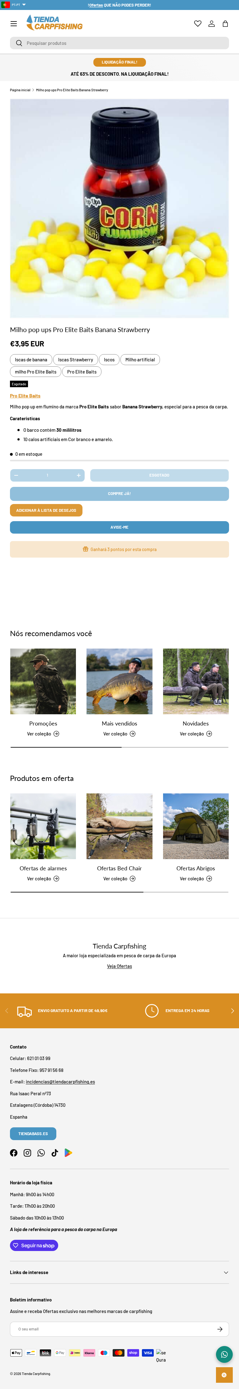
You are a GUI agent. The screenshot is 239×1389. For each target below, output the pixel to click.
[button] (225, 24)
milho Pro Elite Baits (35, 371)
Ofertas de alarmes (43, 868)
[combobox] (119, 43)
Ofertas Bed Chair (119, 868)
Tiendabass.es (33, 1133)
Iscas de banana (31, 359)
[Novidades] (196, 681)
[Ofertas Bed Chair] (119, 826)
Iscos (109, 359)
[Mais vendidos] (119, 681)
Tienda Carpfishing (36, 1374)
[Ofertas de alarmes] (43, 826)
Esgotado (159, 475)
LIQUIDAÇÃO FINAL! (120, 61)
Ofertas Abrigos (195, 868)
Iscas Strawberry (75, 359)
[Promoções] (43, 681)
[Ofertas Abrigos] (196, 826)
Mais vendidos (119, 723)
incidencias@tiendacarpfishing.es (60, 1081)
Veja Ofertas (119, 966)
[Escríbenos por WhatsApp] (224, 1354)
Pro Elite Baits (81, 371)
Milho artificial (140, 359)
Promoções (43, 723)
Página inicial (20, 90)
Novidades (196, 723)
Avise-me (119, 527)
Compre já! (119, 493)
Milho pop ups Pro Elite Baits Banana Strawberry (72, 90)
